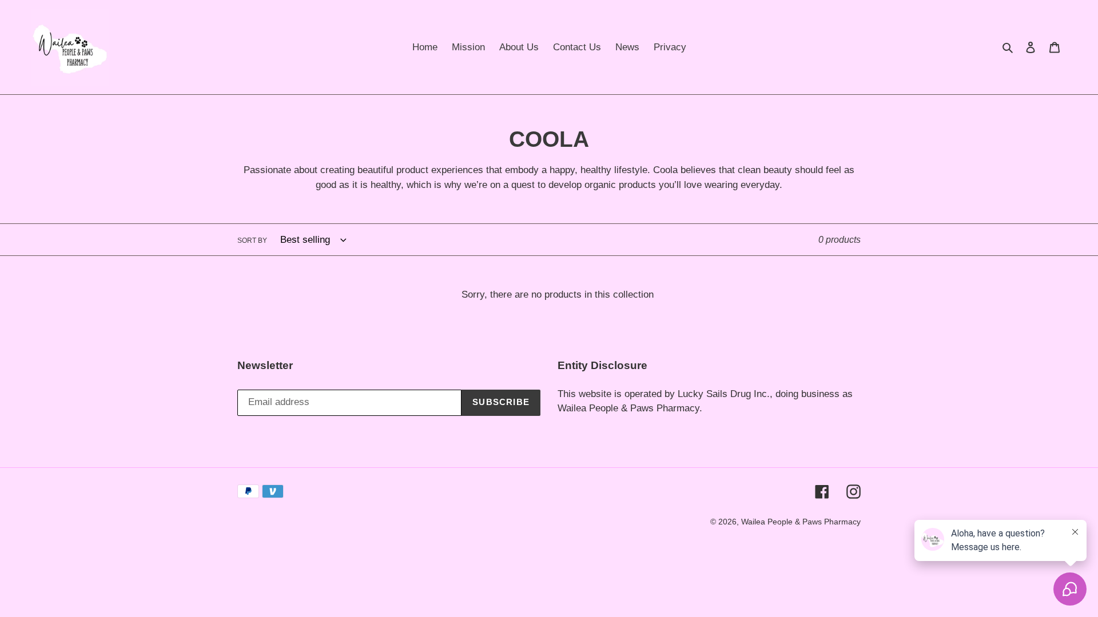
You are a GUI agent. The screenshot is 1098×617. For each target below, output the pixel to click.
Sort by (252, 241)
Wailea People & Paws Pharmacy (801, 521)
